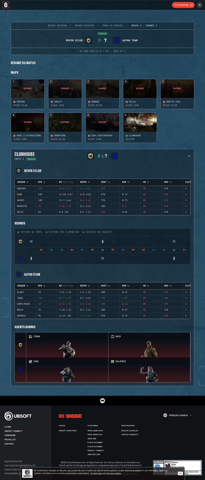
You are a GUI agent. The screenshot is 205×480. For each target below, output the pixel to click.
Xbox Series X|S (94, 435)
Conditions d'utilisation (17, 469)
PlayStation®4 (95, 447)
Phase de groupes (112, 26)
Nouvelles (10, 439)
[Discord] (102, 401)
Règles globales (129, 431)
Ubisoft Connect (14, 431)
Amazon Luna (93, 454)
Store (8, 427)
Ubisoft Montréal (68, 431)
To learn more (96, 473)
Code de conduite (129, 435)
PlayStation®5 (94, 442)
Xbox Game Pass (95, 431)
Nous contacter (13, 461)
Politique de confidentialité (20, 465)
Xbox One (91, 439)
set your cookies (114, 473)
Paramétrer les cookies (18, 473)
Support (9, 444)
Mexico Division (57, 26)
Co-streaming (181, 4)
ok (180, 473)
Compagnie (10, 435)
